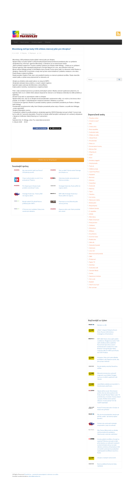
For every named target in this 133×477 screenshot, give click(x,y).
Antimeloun (92, 228)
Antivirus (91, 180)
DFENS (91, 214)
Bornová (91, 177)
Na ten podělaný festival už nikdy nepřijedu (107, 465)
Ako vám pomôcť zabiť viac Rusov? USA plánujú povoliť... (32, 171)
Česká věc (92, 186)
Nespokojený (93, 206)
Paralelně (92, 174)
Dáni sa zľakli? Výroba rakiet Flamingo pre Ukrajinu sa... (70, 171)
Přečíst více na (47, 160)
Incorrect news (93, 237)
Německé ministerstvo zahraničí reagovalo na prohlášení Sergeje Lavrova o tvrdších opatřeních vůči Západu (107, 376)
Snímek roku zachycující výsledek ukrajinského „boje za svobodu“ (107, 424)
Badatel (91, 282)
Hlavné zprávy (24, 42)
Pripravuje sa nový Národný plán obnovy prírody (68, 202)
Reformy (91, 189)
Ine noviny (92, 197)
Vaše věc (91, 242)
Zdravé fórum (93, 138)
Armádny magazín (37, 42)
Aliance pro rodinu (94, 200)
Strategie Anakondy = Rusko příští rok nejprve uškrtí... (32, 195)
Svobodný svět (93, 268)
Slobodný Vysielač (94, 245)
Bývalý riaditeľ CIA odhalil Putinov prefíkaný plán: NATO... (32, 202)
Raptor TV (92, 262)
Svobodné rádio (94, 132)
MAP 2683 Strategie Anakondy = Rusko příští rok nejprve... (68, 195)
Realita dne (92, 239)
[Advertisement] (66, 15)
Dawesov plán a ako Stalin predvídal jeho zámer (69, 210)
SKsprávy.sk (33, 53)
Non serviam (93, 287)
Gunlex (91, 273)
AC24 (90, 158)
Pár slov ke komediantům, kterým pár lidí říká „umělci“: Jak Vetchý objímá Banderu (108, 416)
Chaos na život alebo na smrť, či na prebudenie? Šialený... (32, 179)
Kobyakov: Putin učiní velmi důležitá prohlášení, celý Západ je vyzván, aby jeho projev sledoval (108, 359)
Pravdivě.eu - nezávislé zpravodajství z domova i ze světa (41, 474)
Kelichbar (92, 265)
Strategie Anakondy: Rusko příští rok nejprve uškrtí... (69, 187)
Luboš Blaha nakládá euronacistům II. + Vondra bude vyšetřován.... (108, 385)
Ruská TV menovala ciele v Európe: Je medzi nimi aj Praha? (108, 409)
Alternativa (92, 217)
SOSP (90, 155)
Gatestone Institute (95, 276)
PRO (90, 124)
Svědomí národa (94, 208)
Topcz (91, 191)
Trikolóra (91, 194)
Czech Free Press (94, 172)
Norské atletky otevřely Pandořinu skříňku (107, 367)
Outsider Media (93, 270)
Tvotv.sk (91, 166)
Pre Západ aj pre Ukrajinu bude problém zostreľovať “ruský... (31, 187)
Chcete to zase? (94, 121)
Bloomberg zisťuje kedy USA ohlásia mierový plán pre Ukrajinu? (41, 49)
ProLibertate (93, 141)
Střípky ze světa (94, 135)
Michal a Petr (93, 149)
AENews (91, 231)
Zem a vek (92, 279)
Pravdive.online (93, 118)
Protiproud (92, 259)
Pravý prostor (93, 222)
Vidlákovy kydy (93, 169)
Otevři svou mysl (94, 285)
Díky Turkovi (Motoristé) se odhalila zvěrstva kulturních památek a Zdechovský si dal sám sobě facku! (107, 432)
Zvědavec (92, 225)
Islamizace (92, 248)
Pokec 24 (92, 143)
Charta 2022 (92, 126)
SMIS (90, 256)
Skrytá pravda (93, 163)
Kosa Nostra (92, 234)
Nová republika (93, 129)
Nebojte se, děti (102, 325)
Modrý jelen (92, 203)
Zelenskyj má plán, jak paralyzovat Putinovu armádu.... (69, 179)
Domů (15, 42)
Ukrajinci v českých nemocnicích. (106, 458)
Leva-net (92, 251)
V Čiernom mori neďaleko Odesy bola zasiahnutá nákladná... (33, 210)
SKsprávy (48, 42)
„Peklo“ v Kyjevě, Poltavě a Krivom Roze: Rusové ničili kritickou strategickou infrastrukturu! (107, 332)
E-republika (92, 211)
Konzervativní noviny (95, 146)
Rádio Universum (94, 220)
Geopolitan (92, 183)
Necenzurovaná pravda (96, 254)
